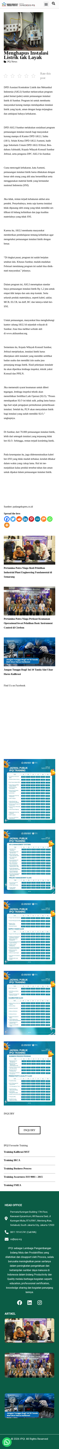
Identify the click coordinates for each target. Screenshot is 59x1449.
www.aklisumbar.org (16, 333)
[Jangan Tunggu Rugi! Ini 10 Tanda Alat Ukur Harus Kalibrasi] (29, 639)
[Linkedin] (25, 519)
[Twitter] (13, 519)
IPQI (22, 1438)
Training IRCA (12, 1160)
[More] (7, 525)
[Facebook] (7, 519)
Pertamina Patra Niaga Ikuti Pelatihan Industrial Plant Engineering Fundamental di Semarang (28, 572)
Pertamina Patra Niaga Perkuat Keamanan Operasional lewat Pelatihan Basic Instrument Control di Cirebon (28, 623)
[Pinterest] (31, 519)
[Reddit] (19, 519)
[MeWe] (37, 519)
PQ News (12, 61)
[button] (46, 4)
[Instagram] (40, 1303)
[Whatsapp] (50, 519)
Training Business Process (17, 1168)
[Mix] (43, 519)
